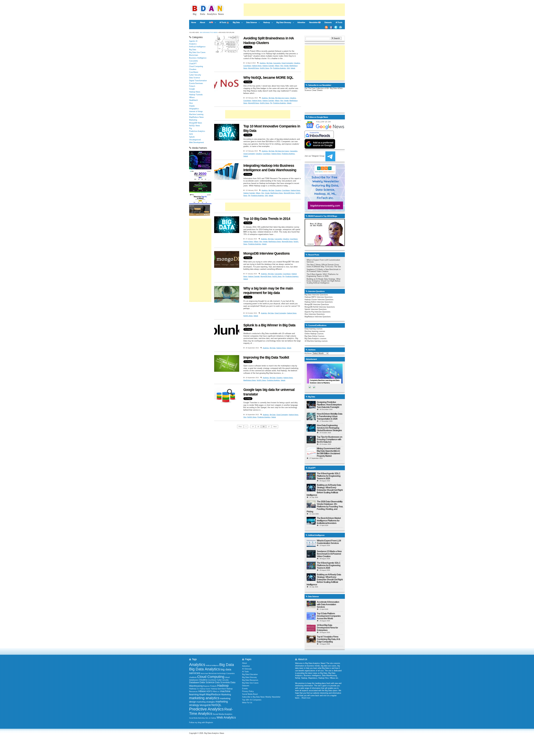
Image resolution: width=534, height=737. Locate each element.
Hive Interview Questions (315, 314)
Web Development (196, 142)
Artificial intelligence (212, 665)
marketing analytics (204, 698)
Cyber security (223, 680)
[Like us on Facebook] (331, 27)
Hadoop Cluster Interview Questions (319, 300)
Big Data (235, 22)
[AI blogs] (325, 246)
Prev (240, 426)
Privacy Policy (248, 691)
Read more (306, 698)
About (202, 22)
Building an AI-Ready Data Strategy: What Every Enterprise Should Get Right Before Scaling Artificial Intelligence (323, 281)
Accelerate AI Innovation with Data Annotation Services (328, 604)
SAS (288, 68)
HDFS (209, 691)
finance (206, 686)
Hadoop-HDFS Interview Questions (319, 297)
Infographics (194, 109)
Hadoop (265, 22)
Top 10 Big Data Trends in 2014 (266, 219)
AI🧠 (210, 22)
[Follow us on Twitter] (336, 27)
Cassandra (277, 63)
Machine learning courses (315, 331)
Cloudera (297, 63)
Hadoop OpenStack (218, 689)
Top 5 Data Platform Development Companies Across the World (329, 616)
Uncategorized (195, 140)
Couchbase (247, 65)
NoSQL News (264, 68)
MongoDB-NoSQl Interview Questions (320, 307)
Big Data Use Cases (282, 98)
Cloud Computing (287, 63)
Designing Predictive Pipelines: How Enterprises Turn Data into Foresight (329, 404)
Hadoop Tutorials (268, 65)
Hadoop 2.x (194, 689)
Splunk (293, 68)
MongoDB (205, 705)
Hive (281, 65)
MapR (202, 694)
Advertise (301, 22)
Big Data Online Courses (314, 336)
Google (192, 89)
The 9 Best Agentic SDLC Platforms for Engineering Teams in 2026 (322, 275)
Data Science (250, 22)
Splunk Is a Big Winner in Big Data (269, 325)
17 (269, 426)
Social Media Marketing (197, 718)
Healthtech (193, 100)
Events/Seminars (196, 83)
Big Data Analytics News (208, 32)
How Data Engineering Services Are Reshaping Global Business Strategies (329, 428)
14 (253, 426)
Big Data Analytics (204, 669)
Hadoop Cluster (205, 689)
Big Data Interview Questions (316, 295)
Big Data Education (250, 674)
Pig (271, 68)
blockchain (204, 673)
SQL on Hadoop (210, 718)
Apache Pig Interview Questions (317, 312)
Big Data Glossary (282, 22)
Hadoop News (257, 65)
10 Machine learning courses (316, 341)
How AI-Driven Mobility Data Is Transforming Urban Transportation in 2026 (329, 416)
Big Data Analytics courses (315, 339)
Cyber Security (195, 75)
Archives (308, 353)
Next (275, 426)
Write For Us (247, 703)
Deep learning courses (313, 329)
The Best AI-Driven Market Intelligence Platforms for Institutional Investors (329, 520)
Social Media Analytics (222, 714)
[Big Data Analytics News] (210, 15)
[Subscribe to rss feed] (326, 27)
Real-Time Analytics (211, 711)
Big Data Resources (250, 680)
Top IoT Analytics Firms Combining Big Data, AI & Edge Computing (328, 639)
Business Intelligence (197, 58)
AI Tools (339, 22)
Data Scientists (222, 682)
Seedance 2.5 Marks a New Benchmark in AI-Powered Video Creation (324, 270)
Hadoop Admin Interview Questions (319, 302)
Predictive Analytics (279, 68)
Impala (286, 65)
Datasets (328, 22)
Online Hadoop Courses (314, 334)
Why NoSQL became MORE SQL (268, 77)
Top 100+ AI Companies (251, 700)
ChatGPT (193, 64)
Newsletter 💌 (315, 22)
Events (245, 689)
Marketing (193, 120)
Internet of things (196, 111)
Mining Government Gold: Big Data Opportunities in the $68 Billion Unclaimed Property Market (329, 452)
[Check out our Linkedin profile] (340, 27)
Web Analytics (226, 717)
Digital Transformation (198, 81)
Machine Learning (196, 114)
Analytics (263, 63)
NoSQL (216, 705)
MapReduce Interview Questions (318, 317)
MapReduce (213, 694)
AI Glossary (247, 669)
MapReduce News (276, 193)
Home (193, 22)
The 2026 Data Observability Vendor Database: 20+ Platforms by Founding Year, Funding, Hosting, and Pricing (325, 506)
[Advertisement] (294, 9)
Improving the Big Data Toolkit (266, 357)
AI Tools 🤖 (224, 22)
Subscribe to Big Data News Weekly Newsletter (261, 697)
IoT (218, 691)
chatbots (193, 677)
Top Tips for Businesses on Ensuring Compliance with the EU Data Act (329, 439)
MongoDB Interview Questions (266, 253)
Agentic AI (193, 41)
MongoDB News (253, 68)
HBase (277, 65)
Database (194, 682)
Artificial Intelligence (197, 47)
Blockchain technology (217, 673)
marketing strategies (205, 702)
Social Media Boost (250, 694)
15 (258, 426)
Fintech (192, 86)
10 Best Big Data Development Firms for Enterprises (327, 627)
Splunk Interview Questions (316, 309)
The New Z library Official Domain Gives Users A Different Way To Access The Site (324, 266)
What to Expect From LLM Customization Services (329, 541)
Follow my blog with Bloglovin (201, 723)
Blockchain (193, 55)
